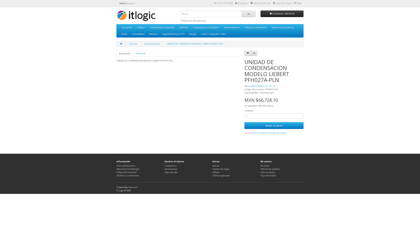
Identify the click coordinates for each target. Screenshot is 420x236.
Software (141, 27)
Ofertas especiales (221, 175)
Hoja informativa (268, 175)
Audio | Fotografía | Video (213, 34)
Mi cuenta (265, 165)
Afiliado (216, 172)
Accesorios (127, 27)
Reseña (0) (140, 53)
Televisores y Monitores (256, 27)
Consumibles (138, 34)
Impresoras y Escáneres (283, 27)
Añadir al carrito (274, 125)
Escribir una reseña (277, 133)
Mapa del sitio (171, 172)
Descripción (124, 53)
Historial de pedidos (270, 169)
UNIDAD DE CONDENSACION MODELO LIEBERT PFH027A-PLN (195, 43)
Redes (124, 34)
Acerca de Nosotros (125, 165)
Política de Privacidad (126, 172)
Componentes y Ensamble (162, 27)
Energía (192, 34)
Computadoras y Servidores (206, 27)
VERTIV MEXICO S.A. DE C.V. (263, 86)
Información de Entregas (127, 169)
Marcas (215, 165)
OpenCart (132, 187)
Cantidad (248, 110)
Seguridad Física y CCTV (173, 34)
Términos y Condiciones (127, 175)
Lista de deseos (268, 172)
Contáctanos (170, 165)
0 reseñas (262, 133)
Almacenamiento (232, 27)
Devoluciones (171, 169)
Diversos (153, 34)
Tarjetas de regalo (221, 169)
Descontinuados (152, 43)
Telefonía (183, 27)
